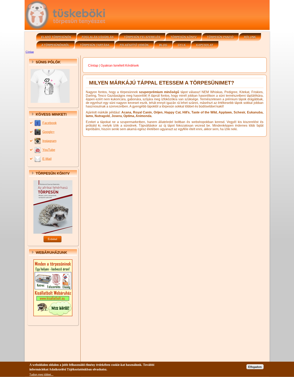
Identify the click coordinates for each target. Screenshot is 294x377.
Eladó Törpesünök (56, 37)
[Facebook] (38, 123)
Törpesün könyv (184, 37)
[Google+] (38, 132)
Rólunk (250, 37)
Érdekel (52, 239)
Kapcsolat (204, 45)
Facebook (49, 123)
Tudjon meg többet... (41, 374)
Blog (163, 45)
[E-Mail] (38, 158)
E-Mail (47, 158)
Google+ (48, 132)
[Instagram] (38, 141)
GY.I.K (182, 45)
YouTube (48, 150)
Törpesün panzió (220, 37)
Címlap (30, 51)
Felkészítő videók (134, 45)
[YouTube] (38, 150)
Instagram (49, 141)
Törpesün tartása (94, 45)
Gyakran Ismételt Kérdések (120, 65)
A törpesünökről (55, 45)
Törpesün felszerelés (142, 37)
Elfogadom (255, 366)
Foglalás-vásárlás (98, 37)
